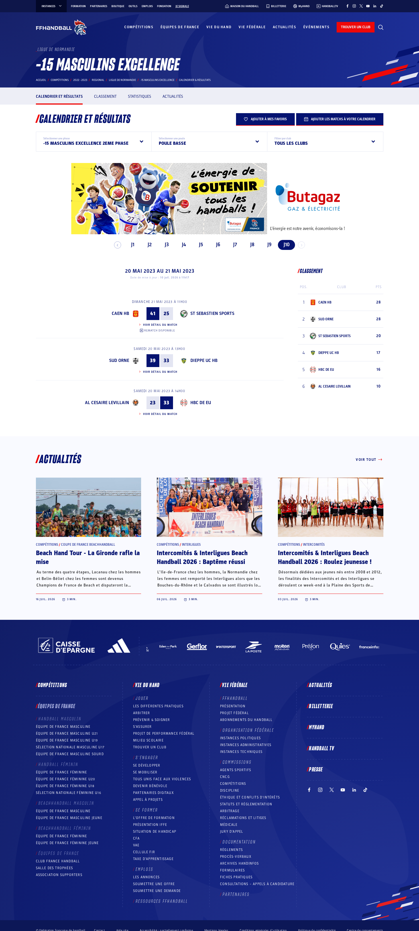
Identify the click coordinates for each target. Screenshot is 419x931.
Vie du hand (218, 27)
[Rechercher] (380, 27)
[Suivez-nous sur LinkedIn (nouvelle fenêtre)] (375, 6)
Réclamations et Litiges (243, 818)
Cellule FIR (144, 852)
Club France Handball (58, 861)
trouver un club (355, 27)
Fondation (164, 6)
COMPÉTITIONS (233, 784)
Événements (316, 27)
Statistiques (139, 96)
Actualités (284, 27)
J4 (184, 245)
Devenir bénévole (150, 786)
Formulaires (232, 870)
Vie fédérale (252, 27)
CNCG (225, 777)
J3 (167, 245)
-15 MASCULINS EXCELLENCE (157, 80)
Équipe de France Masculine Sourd (70, 754)
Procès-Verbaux (235, 857)
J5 (201, 245)
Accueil (41, 80)
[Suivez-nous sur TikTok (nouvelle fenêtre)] (381, 6)
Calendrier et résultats (59, 96)
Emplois (147, 6)
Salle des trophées (54, 868)
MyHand (316, 727)
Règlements (231, 850)
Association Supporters (59, 875)
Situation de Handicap (154, 832)
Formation (78, 6)
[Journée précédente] (117, 244)
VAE (136, 845)
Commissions (237, 762)
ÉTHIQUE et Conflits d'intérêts (250, 797)
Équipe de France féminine (61, 772)
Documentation (239, 842)
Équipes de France (179, 27)
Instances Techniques (241, 752)
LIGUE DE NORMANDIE (122, 80)
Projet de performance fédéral (164, 734)
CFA (136, 838)
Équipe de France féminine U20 (65, 779)
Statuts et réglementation (246, 804)
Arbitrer (141, 713)
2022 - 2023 (80, 80)
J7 (235, 245)
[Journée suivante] (301, 244)
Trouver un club (149, 747)
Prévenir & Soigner (151, 720)
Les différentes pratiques (158, 706)
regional (98, 80)
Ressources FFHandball (162, 901)
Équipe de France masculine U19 (67, 740)
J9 (269, 245)
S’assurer (142, 727)
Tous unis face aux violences (162, 779)
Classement (105, 96)
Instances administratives (245, 745)
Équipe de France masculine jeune (69, 818)
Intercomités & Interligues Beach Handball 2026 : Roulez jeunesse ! (325, 557)
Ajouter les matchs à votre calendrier (343, 119)
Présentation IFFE (150, 825)
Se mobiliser (145, 772)
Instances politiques (240, 738)
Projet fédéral (234, 713)
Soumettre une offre (154, 884)
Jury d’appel (231, 832)
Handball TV (321, 748)
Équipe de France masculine (63, 727)
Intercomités (314, 545)
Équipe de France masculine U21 (67, 734)
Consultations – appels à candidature (257, 884)
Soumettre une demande (157, 891)
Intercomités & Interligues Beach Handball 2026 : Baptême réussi (202, 557)
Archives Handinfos (239, 863)
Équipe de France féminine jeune (67, 843)
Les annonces (146, 877)
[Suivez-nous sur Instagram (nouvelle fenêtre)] (354, 6)
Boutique (117, 6)
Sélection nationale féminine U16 (68, 793)
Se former (147, 810)
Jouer (142, 698)
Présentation (232, 706)
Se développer (146, 765)
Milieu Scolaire (148, 740)
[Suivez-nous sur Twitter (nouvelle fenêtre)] (361, 6)
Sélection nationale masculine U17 (70, 747)
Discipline (229, 791)
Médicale (229, 825)
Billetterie (321, 706)
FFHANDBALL (235, 698)
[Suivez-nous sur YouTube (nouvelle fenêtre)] (368, 6)
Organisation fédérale (248, 730)
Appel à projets (148, 800)
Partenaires (98, 6)
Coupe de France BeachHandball (88, 545)
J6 (218, 245)
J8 (252, 245)
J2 (150, 245)
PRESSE (316, 770)
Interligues (191, 545)
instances (48, 6)
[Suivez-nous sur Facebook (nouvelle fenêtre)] (347, 6)
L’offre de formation (154, 818)
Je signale (182, 6)
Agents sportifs (235, 770)
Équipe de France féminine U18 (65, 786)
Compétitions (138, 27)
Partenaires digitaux (153, 793)
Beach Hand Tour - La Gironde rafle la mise (88, 557)
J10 (287, 245)
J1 (132, 245)
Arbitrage (229, 811)
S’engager (147, 757)
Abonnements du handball (246, 720)
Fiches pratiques (236, 877)
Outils (133, 6)
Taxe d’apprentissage (153, 859)
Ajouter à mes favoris (269, 119)
